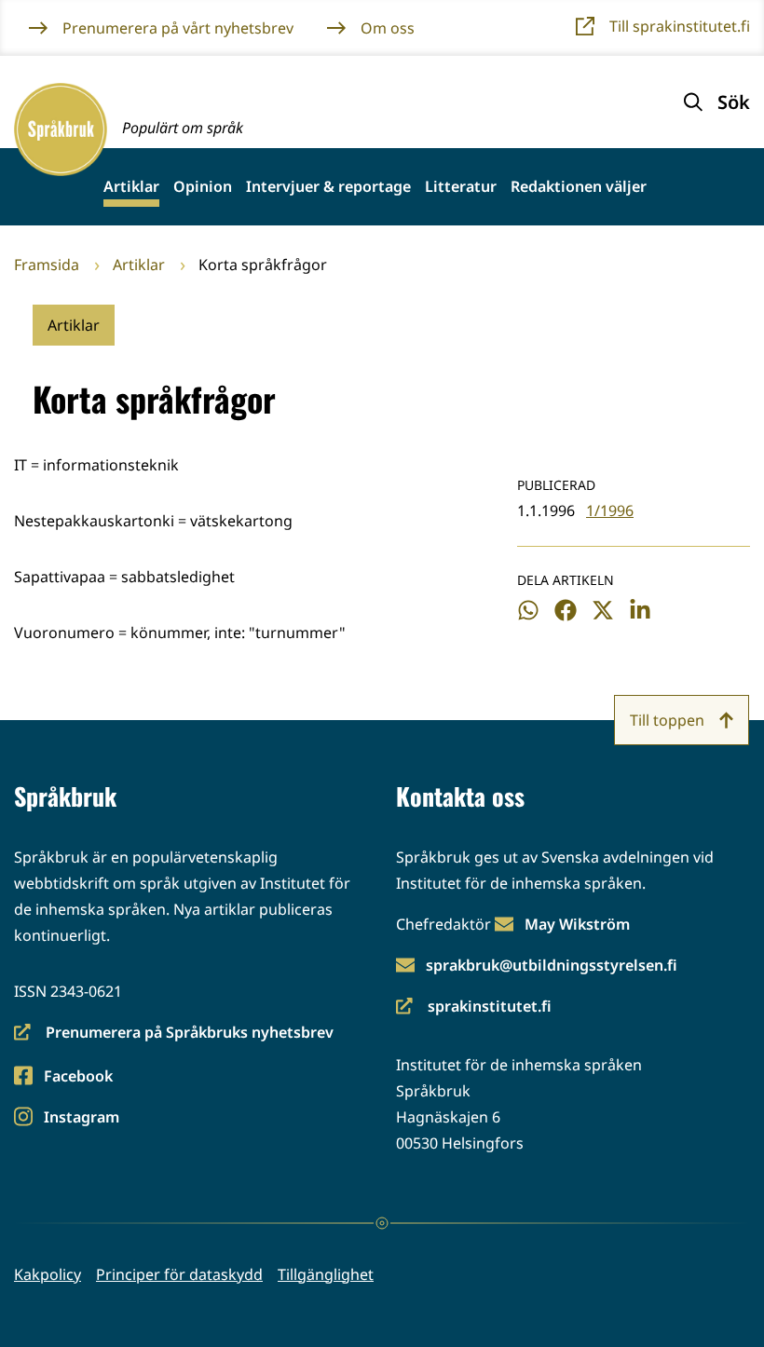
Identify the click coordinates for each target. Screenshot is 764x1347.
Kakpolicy (47, 1274)
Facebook (78, 1077)
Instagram (81, 1118)
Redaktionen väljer (579, 187)
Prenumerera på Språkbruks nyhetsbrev (174, 1033)
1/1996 (610, 510)
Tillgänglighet (326, 1274)
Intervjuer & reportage (328, 187)
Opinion (202, 187)
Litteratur (461, 187)
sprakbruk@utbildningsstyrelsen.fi (551, 965)
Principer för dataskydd (179, 1274)
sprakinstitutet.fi (474, 1007)
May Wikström (577, 924)
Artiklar (131, 187)
